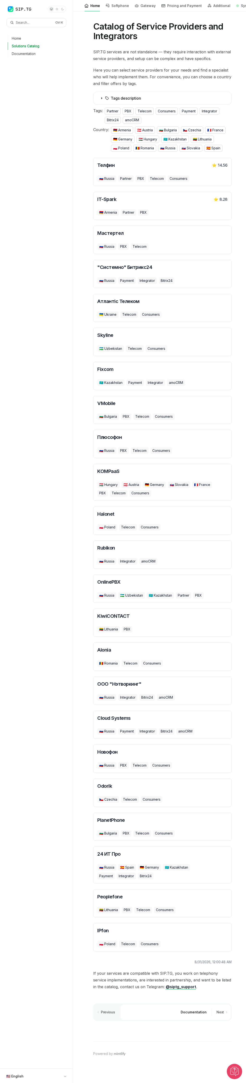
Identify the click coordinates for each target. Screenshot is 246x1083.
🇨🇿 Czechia (192, 130)
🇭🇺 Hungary (148, 139)
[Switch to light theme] (57, 9)
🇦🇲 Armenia (122, 130)
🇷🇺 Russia (167, 148)
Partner (112, 111)
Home (95, 6)
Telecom (145, 111)
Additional (221, 6)
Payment (189, 111)
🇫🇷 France (215, 130)
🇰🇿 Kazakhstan (175, 139)
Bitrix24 (113, 120)
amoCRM (132, 120)
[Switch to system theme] (51, 9)
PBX (128, 111)
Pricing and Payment (184, 6)
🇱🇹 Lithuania (202, 139)
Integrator (209, 111)
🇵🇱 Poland (121, 148)
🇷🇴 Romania (144, 148)
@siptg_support (181, 986)
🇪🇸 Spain (213, 148)
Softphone (120, 6)
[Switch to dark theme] (62, 9)
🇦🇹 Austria (145, 130)
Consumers (167, 111)
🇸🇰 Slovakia (191, 148)
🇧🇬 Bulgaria (168, 130)
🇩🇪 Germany (122, 139)
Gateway (148, 6)
